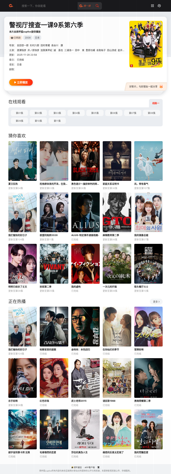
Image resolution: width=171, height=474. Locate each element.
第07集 (132, 113)
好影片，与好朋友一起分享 (143, 86)
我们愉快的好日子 (17, 235)
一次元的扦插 (110, 286)
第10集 (38, 120)
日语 (19, 64)
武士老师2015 (79, 400)
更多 (155, 301)
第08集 (151, 113)
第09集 (19, 120)
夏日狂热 (13, 183)
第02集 (38, 113)
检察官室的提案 (48, 349)
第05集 (95, 113)
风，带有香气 (141, 183)
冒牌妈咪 (139, 349)
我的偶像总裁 (141, 235)
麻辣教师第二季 (111, 235)
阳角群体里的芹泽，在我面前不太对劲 (54, 183)
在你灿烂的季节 (111, 349)
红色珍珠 (44, 400)
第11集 (57, 120)
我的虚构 (76, 286)
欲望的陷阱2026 (49, 235)
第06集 (114, 113)
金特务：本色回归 (80, 349)
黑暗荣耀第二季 (142, 400)
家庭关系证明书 (111, 183)
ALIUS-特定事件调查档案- (85, 235)
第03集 (57, 113)
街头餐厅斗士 (141, 286)
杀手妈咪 (13, 400)
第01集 (19, 113)
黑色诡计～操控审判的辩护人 (85, 183)
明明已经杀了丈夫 (17, 286)
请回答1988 (109, 400)
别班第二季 (45, 286)
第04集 (76, 113)
